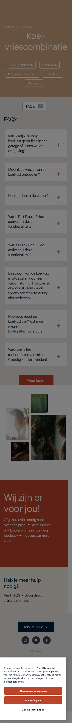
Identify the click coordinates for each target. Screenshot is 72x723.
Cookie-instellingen (33, 709)
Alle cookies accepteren (33, 690)
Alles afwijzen (33, 700)
